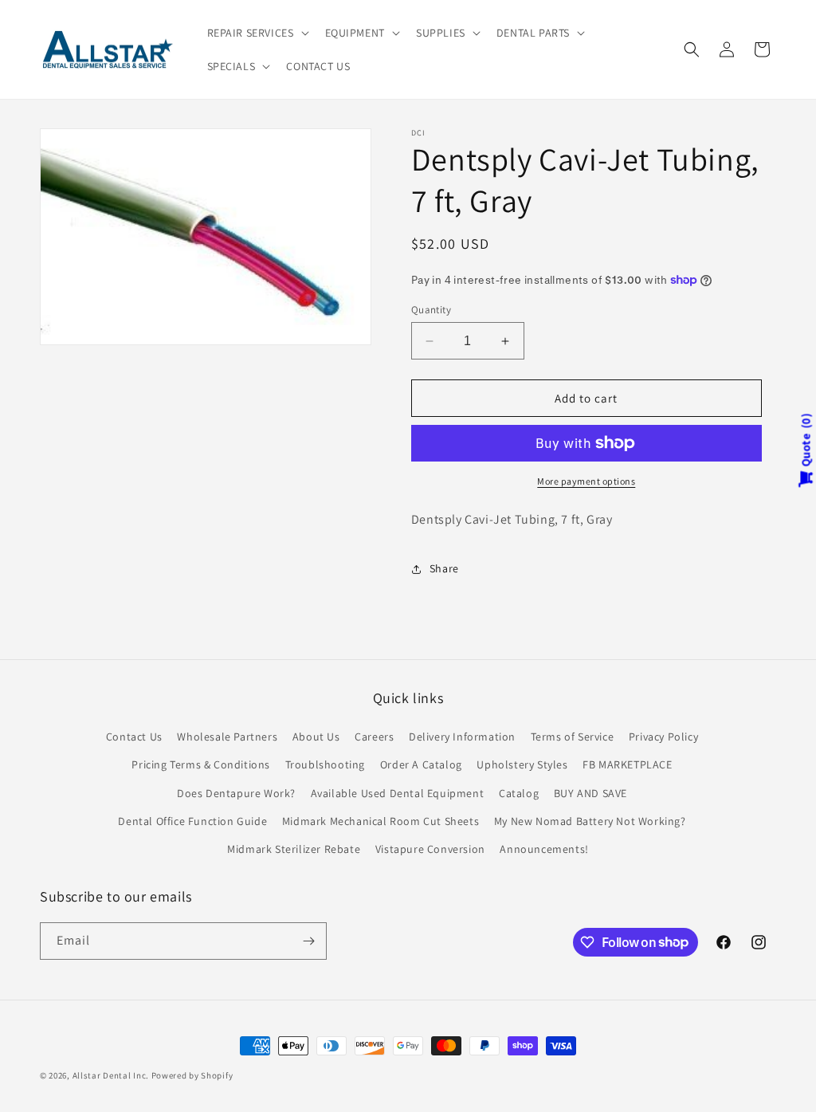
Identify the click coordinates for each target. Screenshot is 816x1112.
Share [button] (444, 568)
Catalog (519, 793)
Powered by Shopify (192, 1075)
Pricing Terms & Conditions (200, 764)
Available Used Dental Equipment (397, 793)
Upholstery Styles (522, 764)
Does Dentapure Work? (236, 793)
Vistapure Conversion (430, 849)
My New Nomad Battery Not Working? (590, 821)
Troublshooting (325, 764)
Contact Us (134, 736)
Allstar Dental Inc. (112, 1075)
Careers (374, 736)
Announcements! (544, 849)
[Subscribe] (308, 941)
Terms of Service (572, 736)
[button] (257, 32)
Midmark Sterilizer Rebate (293, 849)
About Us (316, 736)
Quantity (431, 309)
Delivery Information (462, 736)
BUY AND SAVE (590, 793)
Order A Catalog (421, 764)
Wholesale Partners (227, 736)
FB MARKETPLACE (627, 764)
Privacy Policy (663, 736)
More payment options (586, 481)
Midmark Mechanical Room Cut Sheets (380, 821)
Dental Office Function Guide (192, 821)
